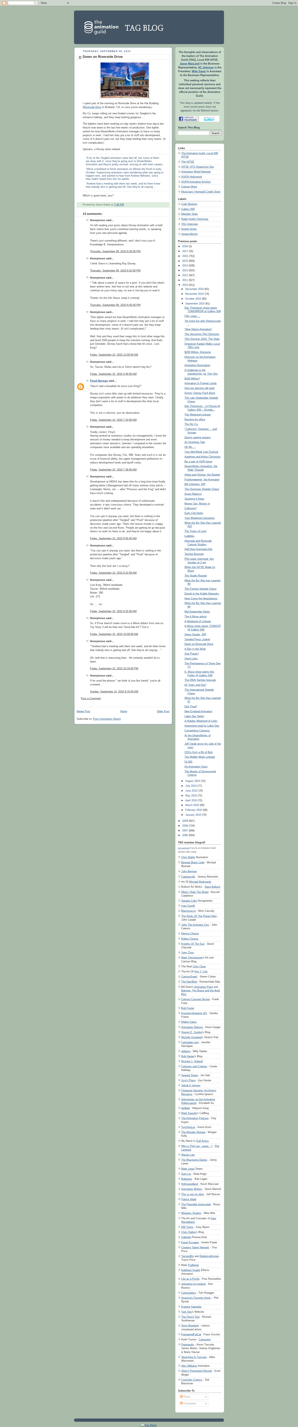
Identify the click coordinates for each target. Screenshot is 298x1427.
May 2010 (191, 795)
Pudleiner (193, 1265)
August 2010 (192, 781)
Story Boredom (190, 1325)
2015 (185, 261)
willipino (185, 1051)
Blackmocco (188, 910)
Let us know (183, 848)
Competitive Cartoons (197, 730)
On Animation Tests (196, 766)
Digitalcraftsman (209, 1256)
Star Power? (191, 653)
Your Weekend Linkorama (199, 518)
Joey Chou (187, 952)
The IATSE (187, 161)
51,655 (188, 761)
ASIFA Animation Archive (196, 181)
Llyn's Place (188, 1080)
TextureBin (187, 1256)
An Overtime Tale (194, 442)
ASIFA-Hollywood (191, 176)
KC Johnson (206, 67)
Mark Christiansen (192, 957)
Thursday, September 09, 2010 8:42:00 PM (115, 270)
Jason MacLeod (189, 63)
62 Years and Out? (195, 685)
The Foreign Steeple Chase (200, 588)
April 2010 (191, 800)
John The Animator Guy (195, 924)
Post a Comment (91, 698)
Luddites (189, 536)
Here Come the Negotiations (201, 598)
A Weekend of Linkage (197, 621)
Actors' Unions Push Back (199, 393)
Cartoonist (205, 1339)
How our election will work (199, 388)
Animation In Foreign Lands (200, 383)
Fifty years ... (192, 316)
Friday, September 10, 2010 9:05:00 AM (113, 538)
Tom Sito (186, 1311)
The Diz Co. (191, 424)
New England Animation (198, 711)
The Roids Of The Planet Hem (199, 916)
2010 (185, 285)
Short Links (191, 658)
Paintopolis (187, 1344)
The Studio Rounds (195, 575)
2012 (185, 275)
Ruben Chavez (189, 938)
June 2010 (191, 790)
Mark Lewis (188, 1168)
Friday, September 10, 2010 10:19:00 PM (114, 668)
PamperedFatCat (191, 1334)
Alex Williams (189, 1365)
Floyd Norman (99, 381)
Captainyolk (188, 876)
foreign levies (189, 229)
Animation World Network (196, 171)
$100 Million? (192, 378)
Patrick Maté (188, 1199)
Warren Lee (188, 1154)
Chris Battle (188, 857)
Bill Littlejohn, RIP (195, 484)
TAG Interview (189, 224)
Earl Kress (202, 1140)
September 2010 (195, 303)
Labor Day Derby (194, 716)
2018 (185, 246)
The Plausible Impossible (196, 1204)
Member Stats (189, 214)
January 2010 (193, 814)
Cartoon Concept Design (195, 999)
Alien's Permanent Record (196, 1370)
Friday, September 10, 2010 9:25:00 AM (113, 611)
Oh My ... (190, 447)
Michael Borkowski (200, 881)
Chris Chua (199, 966)
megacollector (189, 234)
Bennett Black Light (192, 862)
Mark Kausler (189, 1113)
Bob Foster (187, 1008)
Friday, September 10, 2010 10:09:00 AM (114, 634)
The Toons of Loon (195, 531)
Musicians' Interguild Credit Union (200, 191)
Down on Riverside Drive (103, 57)
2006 (185, 835)
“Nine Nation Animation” (198, 329)
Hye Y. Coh (200, 971)
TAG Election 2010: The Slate (202, 339)
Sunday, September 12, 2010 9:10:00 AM (114, 691)
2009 (185, 821)
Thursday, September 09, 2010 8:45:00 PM (115, 305)
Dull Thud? (190, 706)
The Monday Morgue (193, 1132)
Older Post (163, 711)
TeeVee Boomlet (194, 554)
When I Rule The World (194, 892)
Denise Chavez (190, 933)
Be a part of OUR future (198, 461)
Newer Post (83, 711)
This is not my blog (192, 1194)
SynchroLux (188, 1127)
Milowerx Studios (191, 1213)
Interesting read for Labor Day (201, 725)
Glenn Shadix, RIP (195, 634)
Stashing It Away (194, 498)
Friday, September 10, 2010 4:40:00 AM (113, 374)
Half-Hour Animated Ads (198, 549)
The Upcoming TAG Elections (201, 334)
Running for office (194, 419)
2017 (185, 251)
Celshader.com (190, 1042)
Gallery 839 (188, 209)
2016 (185, 256)
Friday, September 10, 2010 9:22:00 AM (113, 572)
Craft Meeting (189, 204)
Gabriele (186, 1237)
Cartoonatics (188, 1292)
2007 (185, 830)
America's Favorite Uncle (196, 1297)
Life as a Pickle (190, 1278)
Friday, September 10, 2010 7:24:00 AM (113, 420)
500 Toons (187, 1227)
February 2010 (193, 810)
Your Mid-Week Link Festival (201, 452)
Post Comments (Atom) (107, 719)
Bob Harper (187, 1056)
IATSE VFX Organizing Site (197, 166)
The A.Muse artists (195, 616)
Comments (189, 1403)
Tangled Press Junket (197, 639)
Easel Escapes (190, 1242)
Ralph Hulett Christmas (194, 219)
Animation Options (192, 1027)
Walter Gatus (189, 1021)
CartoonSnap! (189, 976)
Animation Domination (197, 365)
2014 (185, 265)
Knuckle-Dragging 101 (194, 1013)
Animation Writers (191, 1189)
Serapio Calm (189, 900)
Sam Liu (186, 1173)
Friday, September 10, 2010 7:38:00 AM (113, 469)
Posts (186, 1396)
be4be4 (185, 1108)
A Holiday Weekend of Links (201, 721)
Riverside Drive (92, 107)
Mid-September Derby (197, 611)
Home (123, 711)
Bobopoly (186, 1178)
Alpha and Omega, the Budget (202, 474)
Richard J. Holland (192, 1061)
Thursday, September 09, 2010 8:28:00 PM (115, 251)
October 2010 (193, 298)
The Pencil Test (190, 1316)
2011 (185, 280)
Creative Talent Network (195, 1247)
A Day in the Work (195, 649)
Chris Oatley (188, 1232)
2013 (185, 270)
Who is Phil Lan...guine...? (196, 1146)
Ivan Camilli (188, 905)
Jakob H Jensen (190, 1085)
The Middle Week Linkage (199, 757)
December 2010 (194, 289)
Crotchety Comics (191, 1379)
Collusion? (190, 508)
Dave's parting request (197, 437)
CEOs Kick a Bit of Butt (198, 752)
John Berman (189, 871)
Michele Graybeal (191, 1037)
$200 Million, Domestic (197, 352)
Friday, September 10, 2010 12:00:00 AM (114, 354)
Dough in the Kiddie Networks (201, 593)
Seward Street (189, 1075)
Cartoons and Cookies (194, 1066)
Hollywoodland (189, 1183)
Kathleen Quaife (190, 1270)
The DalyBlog (189, 981)
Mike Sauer (199, 71)
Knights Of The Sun (193, 943)
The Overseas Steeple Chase (201, 489)
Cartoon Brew (189, 186)
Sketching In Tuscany (194, 1357)
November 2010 (194, 294)
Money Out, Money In (197, 503)
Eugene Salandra (191, 1306)
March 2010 (192, 805)
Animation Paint (203, 986)
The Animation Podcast (195, 1118)
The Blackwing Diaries (194, 1159)
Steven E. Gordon (191, 1032)
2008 (185, 825)
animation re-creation (193, 1283)
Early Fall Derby (193, 513)
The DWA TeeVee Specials (200, 680)
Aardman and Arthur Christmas (202, 456)
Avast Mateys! (193, 494)
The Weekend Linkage (197, 414)
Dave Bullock (212, 886)
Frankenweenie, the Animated (201, 479)
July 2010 (191, 786)
